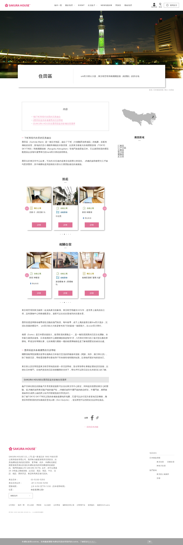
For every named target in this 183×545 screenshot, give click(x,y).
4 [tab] (66, 234)
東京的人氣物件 (163, 474)
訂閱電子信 (81, 505)
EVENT (81, 5)
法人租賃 (47, 505)
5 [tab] (68, 234)
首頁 (150, 90)
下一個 (105, 208)
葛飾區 (121, 154)
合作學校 (56, 505)
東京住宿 (160, 462)
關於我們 (69, 5)
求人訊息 (30, 505)
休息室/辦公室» (37, 489)
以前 (27, 208)
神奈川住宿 (161, 466)
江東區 (121, 145)
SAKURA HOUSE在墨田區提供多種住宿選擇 (54, 123)
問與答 (118, 5)
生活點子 (91, 5)
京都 (158, 478)
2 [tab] (62, 234)
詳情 (39, 225)
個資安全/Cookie (103, 505)
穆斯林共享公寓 (68, 505)
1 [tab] (60, 234)
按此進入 (92, 541)
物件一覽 (58, 5)
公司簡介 (12, 505)
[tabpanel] (39, 208)
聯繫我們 (13, 496)
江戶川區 (122, 148)
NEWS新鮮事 (106, 5)
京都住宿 (170, 462)
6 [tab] (70, 234)
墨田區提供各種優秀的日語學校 (48, 120)
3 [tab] (64, 234)
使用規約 (91, 505)
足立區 (121, 156)
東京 (166, 90)
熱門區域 (153, 470)
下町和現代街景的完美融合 (47, 116)
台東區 (121, 150)
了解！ (149, 541)
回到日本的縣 (92, 427)
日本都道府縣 (158, 90)
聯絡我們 (128, 5)
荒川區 (121, 152)
